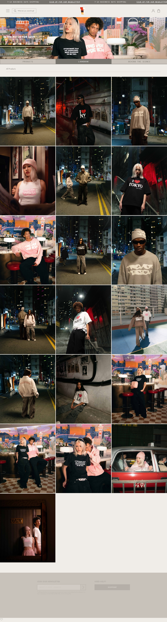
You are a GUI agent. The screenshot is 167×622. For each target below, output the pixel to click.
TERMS (60, 616)
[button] (24, 11)
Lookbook (83, 62)
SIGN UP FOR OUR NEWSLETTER (64, 2)
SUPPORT (112, 586)
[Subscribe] (83, 586)
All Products (11, 69)
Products (28, 62)
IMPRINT (85, 616)
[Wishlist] (1, 619)
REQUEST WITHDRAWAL (100, 616)
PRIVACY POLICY (71, 616)
